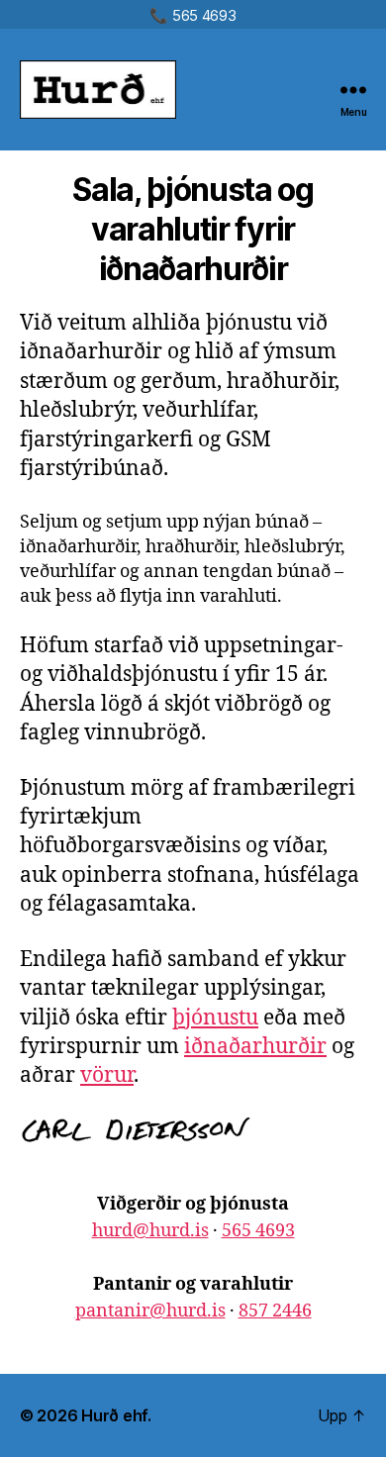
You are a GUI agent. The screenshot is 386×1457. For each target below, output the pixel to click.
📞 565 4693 (192, 15)
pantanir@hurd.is (150, 1311)
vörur (107, 1075)
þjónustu (215, 1018)
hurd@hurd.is (150, 1230)
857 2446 (275, 1311)
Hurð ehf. (116, 1415)
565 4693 (258, 1230)
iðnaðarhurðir (255, 1046)
